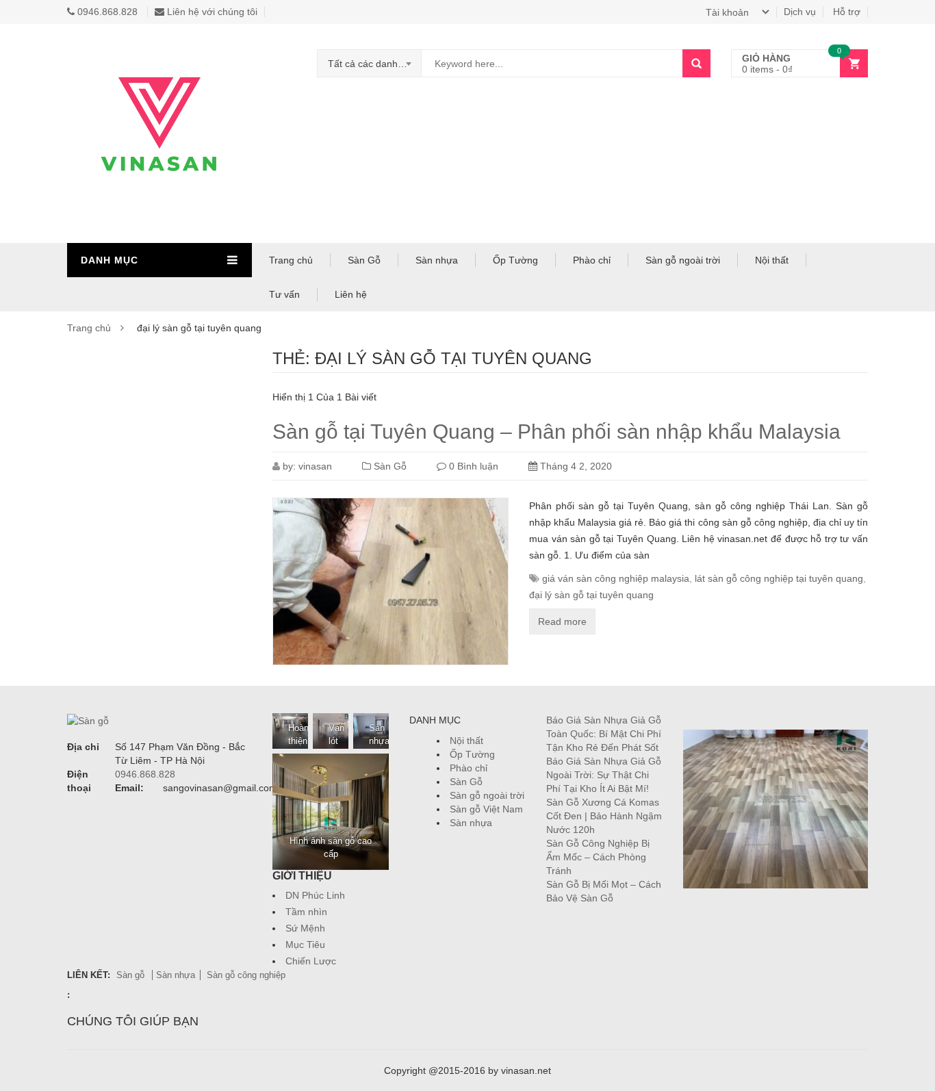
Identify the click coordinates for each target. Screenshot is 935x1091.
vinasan (315, 466)
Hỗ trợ (846, 11)
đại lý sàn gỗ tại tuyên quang (591, 594)
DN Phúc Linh (315, 895)
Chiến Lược (310, 960)
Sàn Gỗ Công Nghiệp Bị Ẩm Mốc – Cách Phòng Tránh (598, 857)
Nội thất (772, 260)
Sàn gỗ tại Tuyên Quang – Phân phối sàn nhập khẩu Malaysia (556, 431)
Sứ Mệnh (305, 928)
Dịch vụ (800, 11)
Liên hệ (351, 294)
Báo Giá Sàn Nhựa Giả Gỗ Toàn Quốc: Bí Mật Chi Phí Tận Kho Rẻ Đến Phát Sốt (603, 734)
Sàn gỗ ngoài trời (682, 260)
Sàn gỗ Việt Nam (486, 809)
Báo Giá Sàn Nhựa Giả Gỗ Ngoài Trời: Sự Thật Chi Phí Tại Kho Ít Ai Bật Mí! (603, 775)
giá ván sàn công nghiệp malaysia (615, 578)
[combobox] (370, 63)
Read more (562, 621)
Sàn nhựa (436, 260)
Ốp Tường (515, 260)
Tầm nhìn (306, 911)
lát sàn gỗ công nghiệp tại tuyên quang (779, 578)
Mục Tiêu (305, 944)
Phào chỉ (592, 260)
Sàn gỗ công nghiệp (246, 975)
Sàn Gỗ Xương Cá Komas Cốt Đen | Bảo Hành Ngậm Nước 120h (604, 816)
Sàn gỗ (131, 975)
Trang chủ (291, 260)
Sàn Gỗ (364, 260)
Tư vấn (284, 294)
